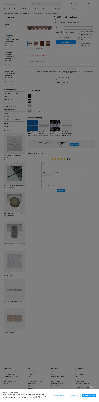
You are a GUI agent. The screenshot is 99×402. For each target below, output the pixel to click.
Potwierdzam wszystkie (89, 395)
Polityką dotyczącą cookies (38, 394)
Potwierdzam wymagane (59, 395)
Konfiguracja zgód (74, 395)
